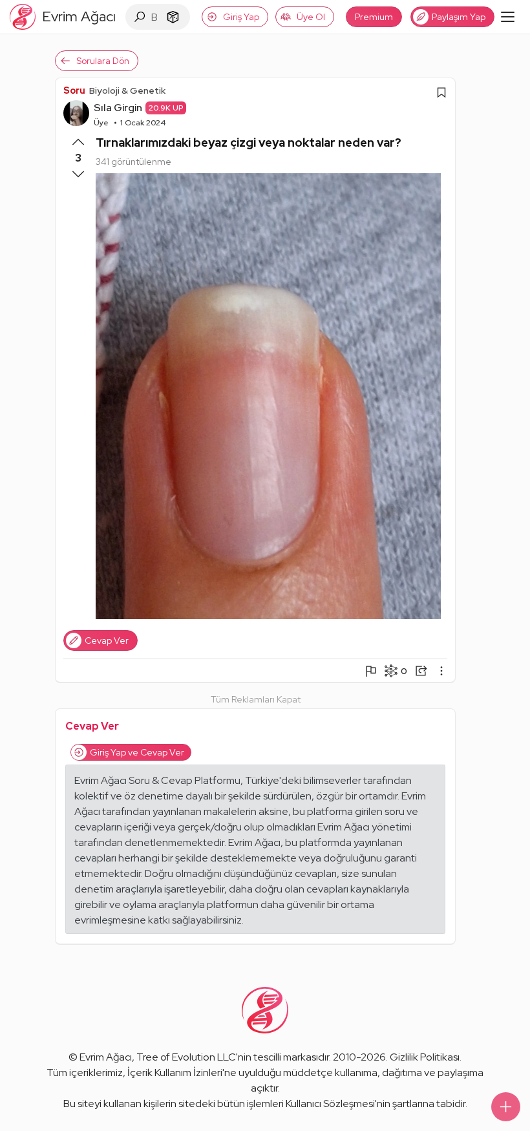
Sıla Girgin (118, 107)
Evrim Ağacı (106, 1057)
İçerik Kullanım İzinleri (174, 1072)
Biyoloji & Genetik (127, 90)
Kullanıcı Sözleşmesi (330, 1103)
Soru (74, 90)
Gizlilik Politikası (425, 1057)
